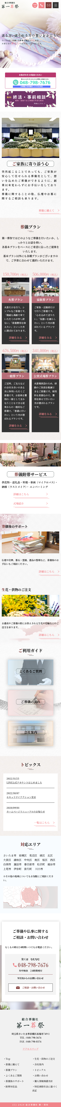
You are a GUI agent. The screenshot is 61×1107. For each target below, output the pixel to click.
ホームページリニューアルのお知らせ (26, 811)
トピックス (40, 1070)
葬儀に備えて (46, 210)
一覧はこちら (42, 822)
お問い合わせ (41, 1075)
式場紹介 (18, 503)
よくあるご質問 (14, 1075)
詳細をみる (15, 337)
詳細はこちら (21, 494)
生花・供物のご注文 (44, 1058)
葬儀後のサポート (15, 1081)
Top (8, 1058)
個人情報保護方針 (43, 1081)
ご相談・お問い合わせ (33, 987)
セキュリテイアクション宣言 (21, 797)
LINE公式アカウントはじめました (24, 782)
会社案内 (39, 1064)
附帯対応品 (11, 1086)
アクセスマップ (30, 1048)
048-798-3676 (33, 1037)
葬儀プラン (11, 1070)
